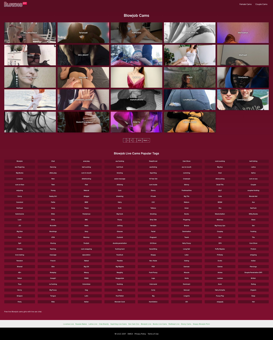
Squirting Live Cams (118, 324)
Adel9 (189, 77)
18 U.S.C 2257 (120, 334)
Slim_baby (83, 77)
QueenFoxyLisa (83, 122)
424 (139, 140)
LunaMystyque (190, 100)
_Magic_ (136, 55)
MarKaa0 (243, 55)
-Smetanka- (242, 77)
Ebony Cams (186, 324)
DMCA (130, 334)
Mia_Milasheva (30, 33)
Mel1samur (243, 33)
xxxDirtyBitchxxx (30, 77)
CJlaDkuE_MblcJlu (189, 33)
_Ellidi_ (30, 122)
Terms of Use (153, 334)
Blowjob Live (146, 324)
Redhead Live (173, 324)
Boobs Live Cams (160, 324)
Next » (146, 140)
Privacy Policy (140, 334)
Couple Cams (261, 4)
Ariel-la (136, 122)
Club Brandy (104, 324)
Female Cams (246, 4)
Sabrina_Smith (189, 122)
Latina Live (93, 324)
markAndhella (136, 100)
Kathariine (136, 33)
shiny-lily (189, 55)
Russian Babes (81, 324)
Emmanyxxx (242, 100)
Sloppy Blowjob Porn (201, 324)
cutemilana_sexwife (83, 100)
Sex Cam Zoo (133, 324)
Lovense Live (68, 324)
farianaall (83, 33)
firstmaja (30, 55)
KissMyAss (30, 100)
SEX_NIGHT (83, 55)
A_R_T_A (136, 77)
